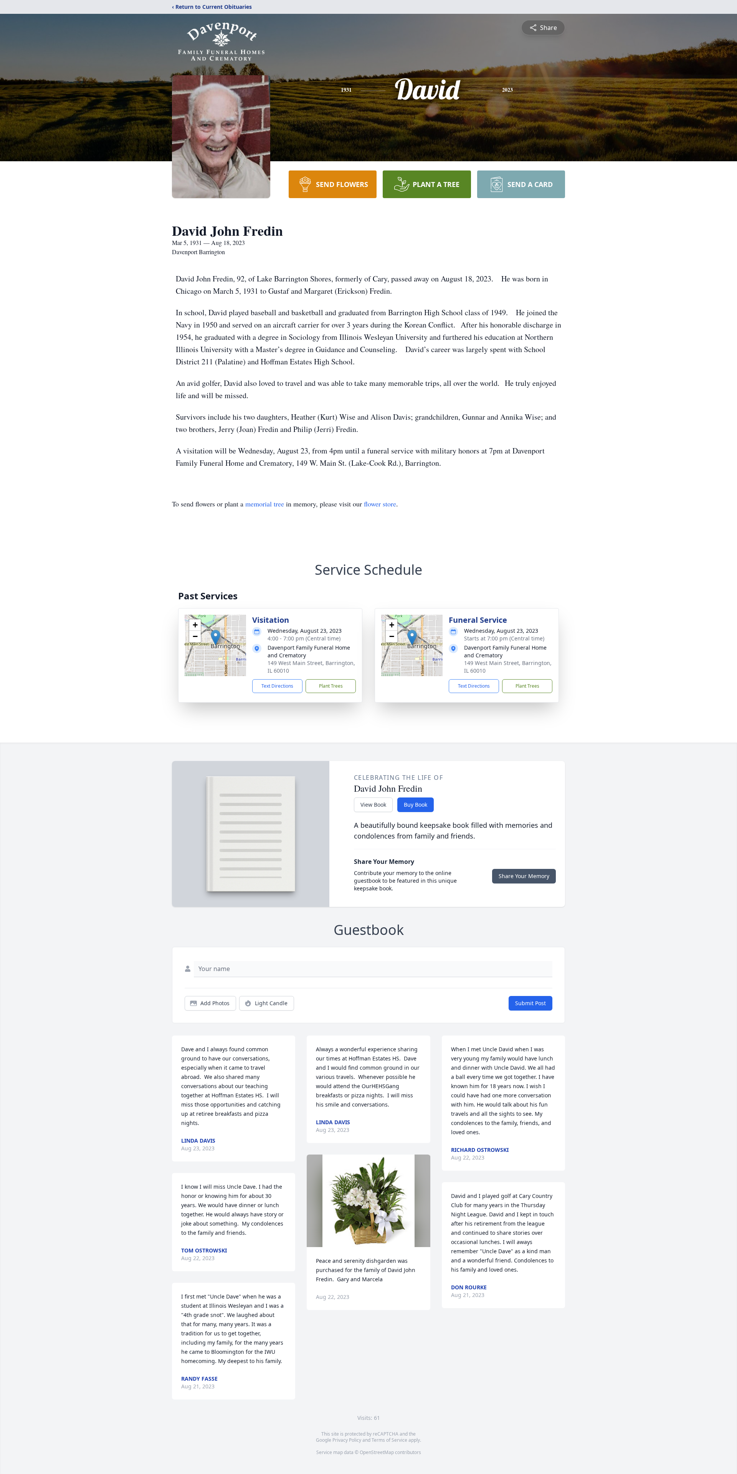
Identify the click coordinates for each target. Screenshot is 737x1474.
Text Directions (277, 686)
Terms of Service (389, 1440)
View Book (373, 804)
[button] (215, 637)
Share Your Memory (524, 876)
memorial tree (264, 503)
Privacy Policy (346, 1440)
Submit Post (530, 1003)
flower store (380, 503)
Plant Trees (331, 686)
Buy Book (415, 804)
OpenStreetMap (377, 1452)
